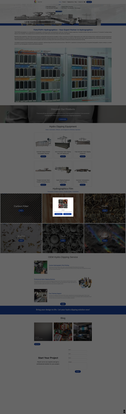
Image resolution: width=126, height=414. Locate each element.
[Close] (74, 198)
